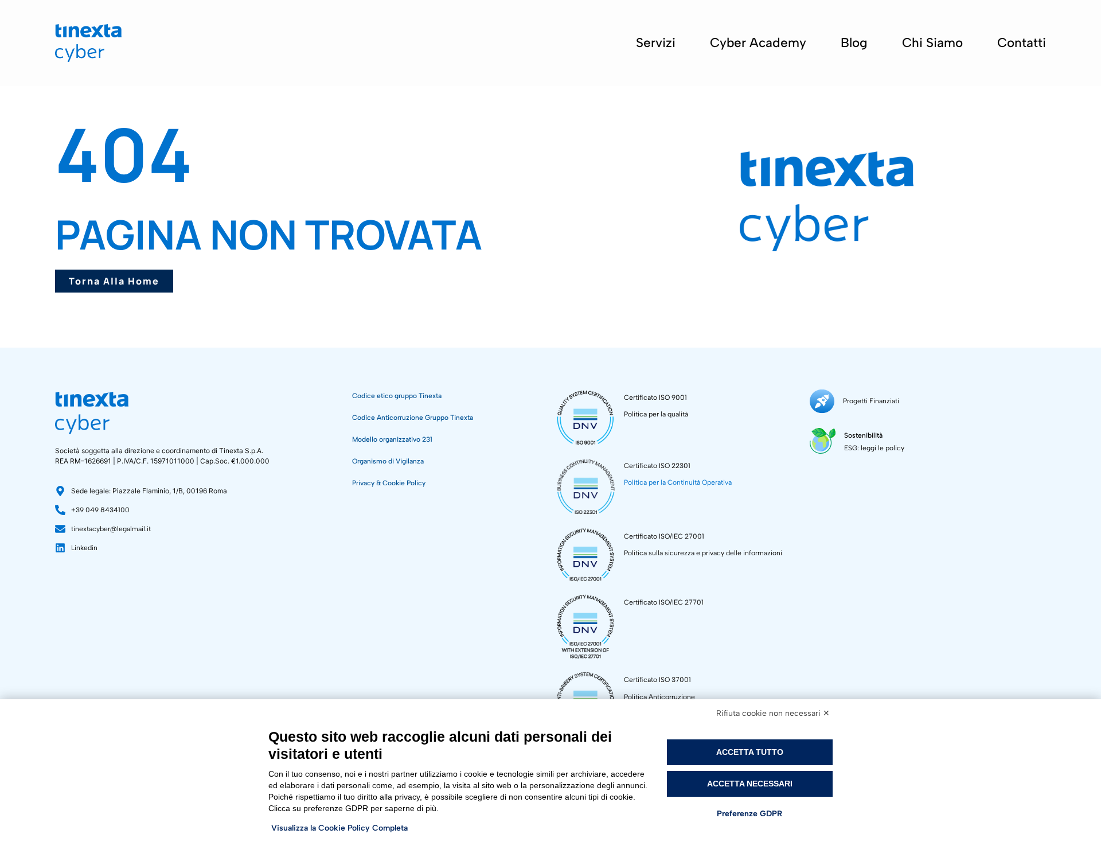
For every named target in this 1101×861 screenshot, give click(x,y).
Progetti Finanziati (871, 401)
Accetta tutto (749, 752)
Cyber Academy (758, 42)
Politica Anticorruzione (659, 697)
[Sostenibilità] (822, 441)
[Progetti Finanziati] (822, 401)
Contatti (1021, 42)
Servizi (656, 42)
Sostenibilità (863, 435)
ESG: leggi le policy (874, 448)
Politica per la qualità (656, 414)
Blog (854, 42)
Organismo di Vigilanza (388, 461)
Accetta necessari (749, 783)
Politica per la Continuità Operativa (678, 482)
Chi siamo (932, 42)
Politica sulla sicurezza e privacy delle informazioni (703, 553)
